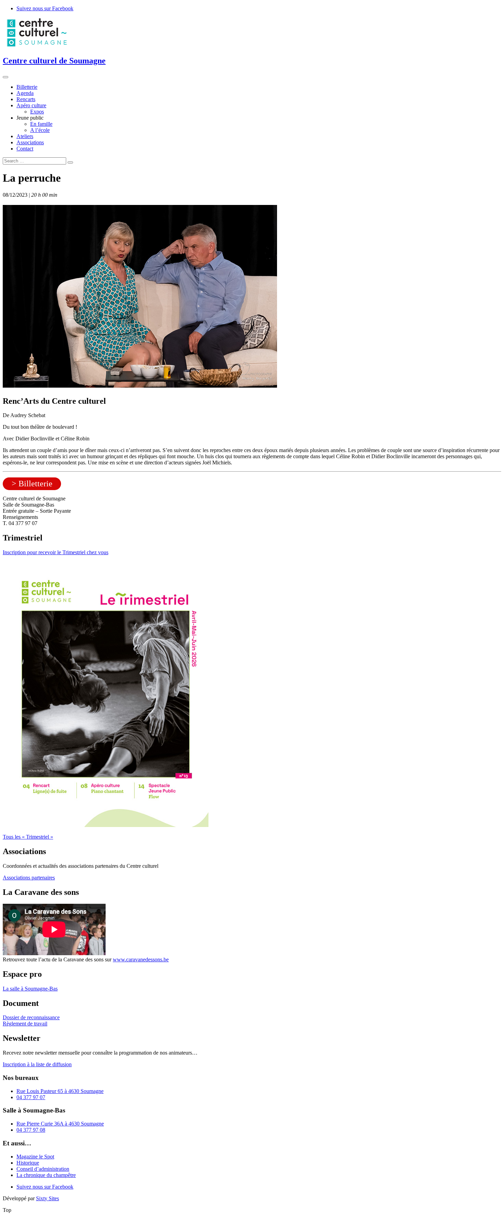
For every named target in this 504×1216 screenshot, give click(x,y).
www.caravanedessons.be (141, 959)
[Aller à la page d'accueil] (37, 46)
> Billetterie (32, 483)
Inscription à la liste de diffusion (37, 1064)
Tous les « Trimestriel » (28, 837)
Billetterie (26, 87)
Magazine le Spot (35, 1156)
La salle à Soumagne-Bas (30, 989)
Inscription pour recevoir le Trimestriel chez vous (55, 552)
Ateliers (24, 136)
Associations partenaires (29, 877)
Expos (37, 111)
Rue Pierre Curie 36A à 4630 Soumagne (60, 1124)
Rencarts (25, 99)
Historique (27, 1163)
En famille (41, 124)
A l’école (40, 130)
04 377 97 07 (30, 1097)
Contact (24, 148)
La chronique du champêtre (46, 1175)
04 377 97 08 (30, 1130)
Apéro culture (31, 105)
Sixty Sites (47, 1198)
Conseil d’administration (42, 1169)
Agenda (25, 93)
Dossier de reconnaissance (31, 1017)
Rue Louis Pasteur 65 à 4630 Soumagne (60, 1091)
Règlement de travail (25, 1023)
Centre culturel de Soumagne (54, 60)
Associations (30, 142)
